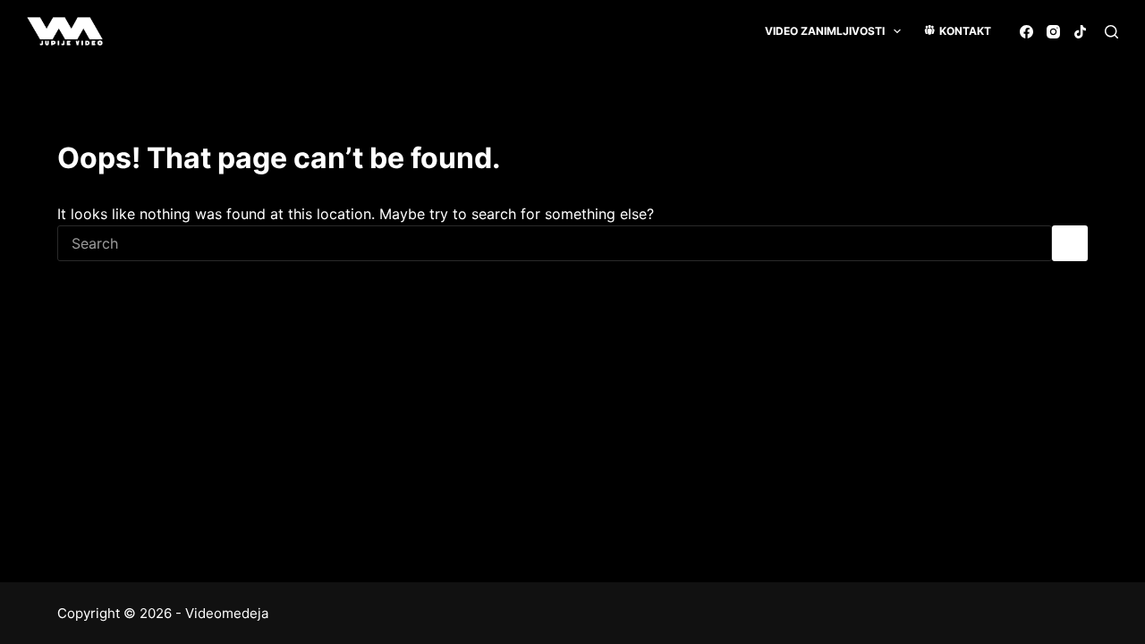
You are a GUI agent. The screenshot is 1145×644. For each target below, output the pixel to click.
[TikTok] (1080, 31)
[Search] (1111, 31)
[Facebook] (1026, 31)
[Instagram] (1053, 31)
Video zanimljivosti (825, 31)
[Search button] (1070, 243)
